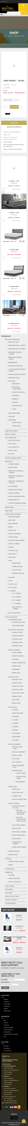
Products (10, 36)
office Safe (16, 828)
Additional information (14, 127)
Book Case (12, 530)
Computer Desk (17, 635)
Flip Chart (16, 758)
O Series (15, 726)
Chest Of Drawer (14, 533)
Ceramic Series (13, 464)
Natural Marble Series (16, 496)
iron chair (8, 511)
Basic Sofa (16, 789)
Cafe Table (12, 443)
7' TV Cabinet (16, 603)
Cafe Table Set (13, 447)
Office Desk (12, 707)
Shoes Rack (12, 554)
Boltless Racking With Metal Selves (21, 819)
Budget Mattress (18, 392)
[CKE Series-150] (7, 928)
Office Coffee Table (19, 799)
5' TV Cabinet (16, 597)
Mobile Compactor (18, 662)
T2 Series (15, 740)
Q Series (15, 730)
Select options (16, 189)
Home (5, 36)
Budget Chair (17, 683)
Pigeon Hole (16, 666)
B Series (15, 709)
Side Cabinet (16, 838)
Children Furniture (15, 366)
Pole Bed (11, 416)
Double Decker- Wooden (17, 374)
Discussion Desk (18, 625)
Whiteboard (20, 781)
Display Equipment (18, 752)
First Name (4, 979)
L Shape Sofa (16, 570)
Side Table (12, 557)
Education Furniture (16, 629)
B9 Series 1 (19, 915)
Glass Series (13, 486)
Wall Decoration (14, 613)
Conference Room (15, 619)
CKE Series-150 (19, 926)
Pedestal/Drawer (18, 835)
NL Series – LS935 (14, 212)
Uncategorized (10, 903)
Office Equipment (14, 744)
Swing (10, 865)
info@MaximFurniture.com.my (10, 1102)
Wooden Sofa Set (18, 573)
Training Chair (17, 642)
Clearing (11, 875)
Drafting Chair (17, 689)
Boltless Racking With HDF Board (21, 812)
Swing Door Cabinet (19, 847)
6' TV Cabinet (16, 600)
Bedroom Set (13, 362)
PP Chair (11, 454)
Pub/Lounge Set (14, 499)
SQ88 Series (16, 736)
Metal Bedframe (14, 413)
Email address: (5, 982)
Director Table (17, 713)
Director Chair (17, 686)
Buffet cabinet (10, 434)
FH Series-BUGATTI (14, 323)
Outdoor (8, 859)
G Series (15, 720)
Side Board (9, 889)
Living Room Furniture (13, 514)
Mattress (11, 381)
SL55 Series (16, 733)
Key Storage (16, 762)
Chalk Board (20, 773)
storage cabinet (11, 900)
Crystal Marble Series (13, 458)
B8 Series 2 (19, 948)
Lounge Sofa (16, 796)
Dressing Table (13, 377)
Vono (14, 409)
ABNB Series (16, 563)
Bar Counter (13, 523)
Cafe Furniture (10, 437)
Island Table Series (15, 489)
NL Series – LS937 (14, 181)
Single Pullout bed (12, 896)
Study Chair (12, 584)
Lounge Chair (13, 550)
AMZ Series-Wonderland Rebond (19, 937)
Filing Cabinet (17, 652)
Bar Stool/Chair (14, 440)
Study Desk (12, 587)
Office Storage (14, 803)
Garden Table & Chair (16, 861)
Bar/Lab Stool (17, 679)
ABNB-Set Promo (14, 517)
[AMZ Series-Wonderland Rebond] (7, 939)
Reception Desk (14, 851)
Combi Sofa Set (17, 566)
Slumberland (17, 405)
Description (14, 122)
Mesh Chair (16, 703)
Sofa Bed (11, 577)
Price (5, 96)
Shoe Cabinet (9, 886)
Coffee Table (13, 537)
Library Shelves (18, 656)
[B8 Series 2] (7, 950)
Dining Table (9, 507)
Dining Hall (9, 461)
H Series (15, 723)
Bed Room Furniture (12, 339)
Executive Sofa (17, 792)
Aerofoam (16, 383)
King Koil (15, 402)
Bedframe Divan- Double (17, 349)
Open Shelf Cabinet (19, 832)
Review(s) (13, 84)
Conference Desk (18, 622)
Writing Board (17, 770)
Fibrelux (15, 399)
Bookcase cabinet (11, 431)
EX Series (15, 716)
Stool (10, 580)
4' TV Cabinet (16, 593)
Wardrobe (12, 420)
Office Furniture (11, 617)
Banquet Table (17, 632)
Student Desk (17, 639)
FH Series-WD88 (14, 249)
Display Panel (17, 755)
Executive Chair (18, 693)
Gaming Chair (17, 696)
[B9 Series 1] (7, 917)
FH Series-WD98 (14, 286)
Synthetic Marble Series (17, 503)
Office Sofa (12, 786)
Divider (11, 547)
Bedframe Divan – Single (17, 345)
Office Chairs (13, 677)
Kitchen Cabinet (14, 493)
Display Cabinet (14, 543)
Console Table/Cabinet (16, 540)
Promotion (9, 872)
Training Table (17, 646)
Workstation (13, 854)
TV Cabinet (12, 591)
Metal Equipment (14, 650)
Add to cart (14, 106)
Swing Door (16, 426)
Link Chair (15, 699)
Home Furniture (14, 878)
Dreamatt (15, 395)
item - (23, 7)
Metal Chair (12, 450)
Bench (10, 527)
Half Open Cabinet (18, 825)
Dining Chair (12, 467)
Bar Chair (11, 520)
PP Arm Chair (9, 869)
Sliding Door (16, 422)
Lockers (15, 659)
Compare (21, 107)
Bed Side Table (13, 342)
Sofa (10, 560)
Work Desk (16, 672)
